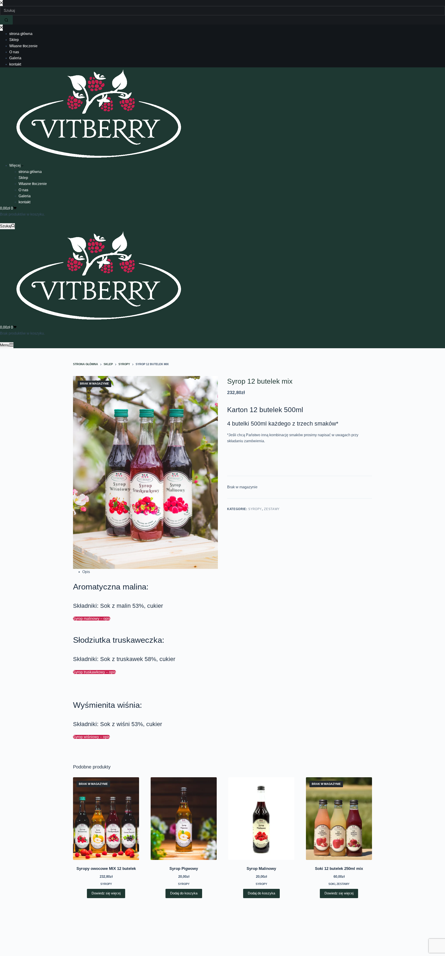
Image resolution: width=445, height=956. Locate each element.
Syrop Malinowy (261, 868)
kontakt (24, 202)
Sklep (23, 178)
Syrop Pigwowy (183, 868)
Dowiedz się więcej (106, 893)
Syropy (255, 509)
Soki (331, 884)
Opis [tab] (86, 572)
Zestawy (272, 509)
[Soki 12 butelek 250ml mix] (339, 818)
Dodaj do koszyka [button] (183, 893)
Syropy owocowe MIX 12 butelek (106, 868)
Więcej (15, 165)
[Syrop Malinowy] (261, 818)
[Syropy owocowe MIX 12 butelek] (106, 818)
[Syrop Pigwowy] (184, 818)
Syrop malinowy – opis (91, 619)
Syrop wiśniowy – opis (91, 737)
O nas (23, 190)
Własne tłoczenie (33, 184)
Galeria (25, 196)
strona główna (30, 172)
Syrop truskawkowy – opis (94, 672)
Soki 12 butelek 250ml (339, 868)
